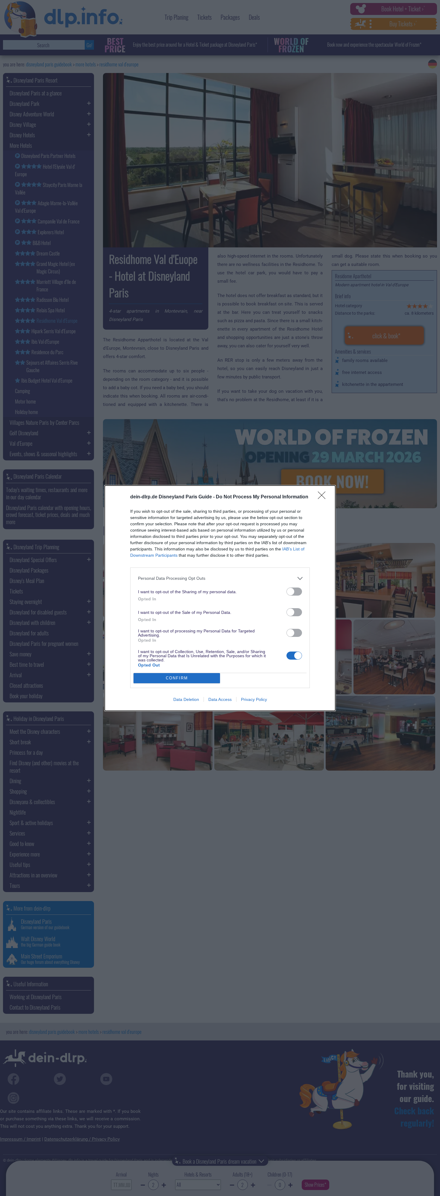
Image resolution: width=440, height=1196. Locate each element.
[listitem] (220, 578)
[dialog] (220, 598)
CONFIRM (177, 678)
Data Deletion (186, 699)
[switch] (294, 592)
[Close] (323, 497)
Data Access (220, 699)
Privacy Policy (254, 699)
